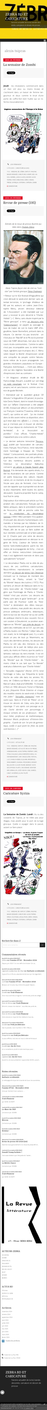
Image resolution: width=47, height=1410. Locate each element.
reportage (31, 759)
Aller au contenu (7, 2)
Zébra (4, 960)
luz (8, 759)
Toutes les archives (12, 1341)
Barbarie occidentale (36, 971)
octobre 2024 (6, 1314)
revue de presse (31, 749)
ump (20, 757)
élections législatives (19, 917)
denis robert (11, 762)
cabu (29, 770)
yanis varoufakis (18, 180)
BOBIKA (4, 1278)
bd (18, 172)
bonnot (28, 765)
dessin (31, 180)
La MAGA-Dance (9, 1163)
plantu (18, 768)
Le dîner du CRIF (9, 1109)
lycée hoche (22, 770)
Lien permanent (15, 164)
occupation (11, 768)
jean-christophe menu (26, 754)
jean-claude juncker (23, 177)
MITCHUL (5, 1296)
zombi (34, 182)
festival (34, 757)
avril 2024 (5, 1332)
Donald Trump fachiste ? (12, 1152)
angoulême (26, 757)
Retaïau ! (5, 1131)
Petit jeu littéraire (17, 1025)
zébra (22, 172)
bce (33, 174)
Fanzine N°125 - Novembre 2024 (23, 960)
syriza (9, 917)
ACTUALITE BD (20, 742)
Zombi (4, 992)
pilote (26, 773)
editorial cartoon (25, 182)
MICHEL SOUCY (7, 1269)
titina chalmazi (12, 754)
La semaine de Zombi (19, 65)
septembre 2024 (7, 1317)
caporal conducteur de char (13, 971)
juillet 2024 (5, 1323)
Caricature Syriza (16, 793)
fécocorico (27, 762)
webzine (14, 172)
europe (29, 174)
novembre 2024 (7, 1311)
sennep (34, 762)
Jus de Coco (15, 1046)
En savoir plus (28, 1408)
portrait (30, 751)
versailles (13, 770)
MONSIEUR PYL (7, 1266)
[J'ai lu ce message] (44, 1404)
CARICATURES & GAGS (22, 168)
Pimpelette (6, 1035)
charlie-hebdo (15, 759)
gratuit (27, 172)
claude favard (20, 765)
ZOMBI (4, 1258)
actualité (21, 749)
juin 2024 (5, 1326)
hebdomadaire (12, 751)
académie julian (17, 773)
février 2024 (5, 1337)
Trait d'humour (16, 992)
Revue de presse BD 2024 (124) (14, 1141)
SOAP (3, 1272)
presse (9, 182)
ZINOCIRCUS (6, 1261)
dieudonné (25, 768)
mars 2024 (5, 1334)
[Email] (2, 1392)
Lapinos (5, 1057)
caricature (22, 174)
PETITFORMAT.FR (7, 1299)
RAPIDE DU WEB (7, 1293)
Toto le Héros (7, 1003)
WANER (4, 1275)
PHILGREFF (5, 1263)
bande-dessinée (12, 174)
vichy (34, 765)
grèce (26, 180)
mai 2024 (5, 1329)
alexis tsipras (22, 751)
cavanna (19, 762)
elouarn (24, 759)
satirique (15, 182)
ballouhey (10, 765)
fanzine (33, 172)
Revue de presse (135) (19, 203)
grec (35, 751)
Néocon (5, 1120)
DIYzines (5, 1290)
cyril (3, 982)
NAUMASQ (5, 1255)
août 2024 (5, 1320)
